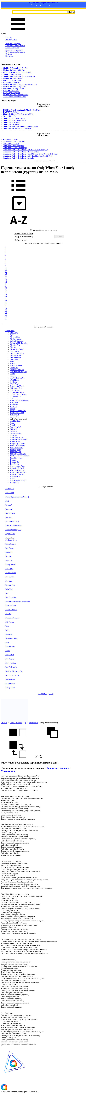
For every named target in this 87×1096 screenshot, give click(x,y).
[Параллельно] (18, 740)
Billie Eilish (9, 493)
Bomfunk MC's (11, 667)
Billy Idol (8, 589)
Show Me (13, 435)
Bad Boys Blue (10, 597)
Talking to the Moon (17, 446)
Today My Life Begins (18, 454)
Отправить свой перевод (15, 52)
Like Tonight (14, 390)
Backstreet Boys (11, 540)
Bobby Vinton (10, 663)
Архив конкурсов (12, 48)
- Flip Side (17, 128)
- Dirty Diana (14, 87)
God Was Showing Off (18, 372)
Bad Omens (9, 548)
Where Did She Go (17, 474)
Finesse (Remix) (16, 366)
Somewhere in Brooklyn (19, 439)
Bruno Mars (33, 723)
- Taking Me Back (14, 142)
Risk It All (13, 429)
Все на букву (46, 694)
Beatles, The (9, 489)
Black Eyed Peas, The (13, 530)
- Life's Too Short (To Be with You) (27, 156)
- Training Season (13, 89)
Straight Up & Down (17, 443)
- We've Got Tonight (15, 148)
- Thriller (10, 139)
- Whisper (11, 144)
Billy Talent (9, 655)
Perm (12, 423)
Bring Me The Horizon (13, 526)
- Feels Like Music (14, 118)
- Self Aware (12, 74)
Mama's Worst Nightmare (19, 400)
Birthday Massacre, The (14, 671)
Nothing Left (14, 415)
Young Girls (14, 482)
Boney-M (8, 509)
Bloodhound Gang (12, 521)
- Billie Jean (14, 70)
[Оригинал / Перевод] (18, 758)
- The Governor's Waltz (18, 114)
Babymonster (10, 683)
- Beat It (12, 78)
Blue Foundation (11, 638)
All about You (15, 337)
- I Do (9, 116)
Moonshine (14, 405)
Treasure (13, 460)
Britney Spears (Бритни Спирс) (17, 497)
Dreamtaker (14, 359)
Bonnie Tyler (10, 513)
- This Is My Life (13, 146)
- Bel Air (11, 112)
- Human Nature (15, 95)
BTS (7, 501)
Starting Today (15, 441)
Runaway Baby (15, 433)
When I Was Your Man (18, 472)
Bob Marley (9, 659)
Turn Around (14, 464)
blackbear (8, 634)
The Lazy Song (15, 450)
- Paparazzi (11, 93)
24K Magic (14, 333)
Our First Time (15, 421)
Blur (7, 593)
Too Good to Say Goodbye (19, 456)
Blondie (8, 556)
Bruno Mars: (9, 331)
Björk (7, 630)
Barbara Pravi (10, 585)
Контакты (9, 56)
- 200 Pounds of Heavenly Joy (25, 150)
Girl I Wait (14, 368)
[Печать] (36, 758)
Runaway (13, 431)
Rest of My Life (15, 427)
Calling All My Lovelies (18, 343)
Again (12, 335)
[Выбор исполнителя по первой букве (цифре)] (18, 228)
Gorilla (12, 374)
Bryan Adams (10, 534)
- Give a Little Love (14, 120)
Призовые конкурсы (13, 44)
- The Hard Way (17, 72)
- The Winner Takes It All (14, 97)
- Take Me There (12, 80)
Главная (8, 38)
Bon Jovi (8, 517)
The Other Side (15, 452)
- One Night (21, 110)
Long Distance (15, 396)
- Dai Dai (15, 68)
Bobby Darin (10, 688)
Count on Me (14, 351)
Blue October (10, 647)
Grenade (13, 376)
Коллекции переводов (14, 50)
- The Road (11, 124)
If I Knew (13, 382)
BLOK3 (8, 614)
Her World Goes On (17, 378)
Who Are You (15, 476)
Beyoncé (8, 505)
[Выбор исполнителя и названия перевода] (18, 193)
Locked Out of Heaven (18, 394)
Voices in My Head (17, 468)
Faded (12, 361)
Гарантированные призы (15, 46)
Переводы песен (16, 723)
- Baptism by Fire (21, 152)
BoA (7, 626)
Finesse (12, 363)
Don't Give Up (15, 357)
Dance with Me (15, 355)
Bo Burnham (10, 679)
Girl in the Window (17, 370)
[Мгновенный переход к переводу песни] (18, 210)
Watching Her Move (17, 470)
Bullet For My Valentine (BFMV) (17, 601)
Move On (13, 407)
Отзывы (8, 54)
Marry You (14, 402)
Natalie (12, 409)
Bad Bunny (9, 577)
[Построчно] (52, 740)
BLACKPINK (10, 573)
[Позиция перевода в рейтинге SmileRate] (40, 758)
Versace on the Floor (17, 466)
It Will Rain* (14, 384)
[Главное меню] (18, 32)
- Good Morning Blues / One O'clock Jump (30, 154)
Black (7, 651)
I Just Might (14, 380)
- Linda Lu (18, 158)
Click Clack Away (16, 349)
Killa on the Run (16, 388)
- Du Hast (11, 82)
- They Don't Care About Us (20, 84)
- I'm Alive (11, 122)
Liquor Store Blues (17, 392)
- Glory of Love (20, 126)
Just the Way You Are (17, 386)
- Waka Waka (19, 76)
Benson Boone (10, 606)
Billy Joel (8, 560)
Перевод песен (11, 40)
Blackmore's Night (12, 675)
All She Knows (15, 339)
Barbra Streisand (11, 610)
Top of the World (16, 458)
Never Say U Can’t (17, 413)
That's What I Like (16, 448)
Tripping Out (14, 462)
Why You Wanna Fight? (18, 480)
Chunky (13, 347)
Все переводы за (44, 161)
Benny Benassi (10, 564)
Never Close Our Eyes (18, 411)
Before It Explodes (16, 341)
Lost (11, 398)
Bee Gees (8, 581)
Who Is (12, 478)
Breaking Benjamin (12, 618)
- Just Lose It (11, 91)
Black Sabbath (10, 544)
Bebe (7, 642)
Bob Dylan (9, 569)
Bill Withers (9, 622)
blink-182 (8, 552)
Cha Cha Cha (15, 345)
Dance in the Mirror (17, 353)
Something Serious (16, 437)
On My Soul (14, 417)
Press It (12, 425)
